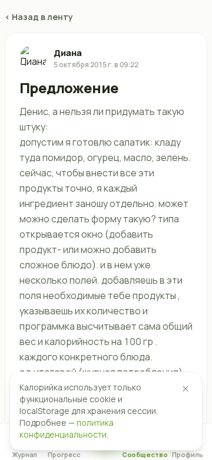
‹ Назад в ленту (39, 16)
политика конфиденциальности (66, 428)
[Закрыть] (185, 389)
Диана (68, 53)
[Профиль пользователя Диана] (33, 58)
